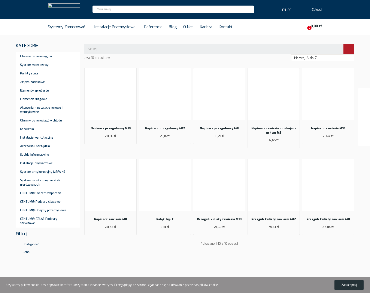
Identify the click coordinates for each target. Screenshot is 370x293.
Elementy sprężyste (34, 91)
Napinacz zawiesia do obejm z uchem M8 (273, 130)
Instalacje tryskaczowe (36, 163)
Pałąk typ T (165, 219)
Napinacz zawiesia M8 (110, 219)
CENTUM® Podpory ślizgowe (40, 202)
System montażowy (34, 65)
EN (283, 10)
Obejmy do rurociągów (36, 56)
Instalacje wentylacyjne (36, 138)
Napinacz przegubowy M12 (165, 128)
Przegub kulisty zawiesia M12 (273, 219)
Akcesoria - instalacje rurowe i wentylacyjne (41, 110)
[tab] (48, 242)
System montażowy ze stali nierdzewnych (40, 182)
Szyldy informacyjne (34, 155)
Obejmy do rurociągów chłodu (41, 120)
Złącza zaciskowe (32, 82)
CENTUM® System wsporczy (40, 193)
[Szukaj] (348, 49)
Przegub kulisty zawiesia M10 (219, 219)
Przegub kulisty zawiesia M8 (328, 219)
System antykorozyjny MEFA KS (42, 172)
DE (289, 10)
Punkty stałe (29, 73)
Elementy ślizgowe (33, 99)
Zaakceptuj (349, 285)
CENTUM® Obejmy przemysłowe (43, 210)
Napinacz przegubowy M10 (111, 128)
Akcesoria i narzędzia (35, 146)
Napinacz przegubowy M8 (219, 128)
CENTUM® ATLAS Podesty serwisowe (38, 221)
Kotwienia (27, 129)
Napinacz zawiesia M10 (328, 128)
